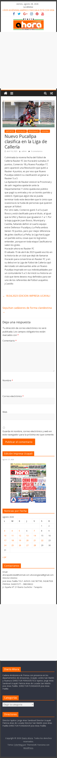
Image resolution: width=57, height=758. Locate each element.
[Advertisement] (28, 60)
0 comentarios (36, 151)
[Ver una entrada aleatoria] (51, 93)
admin (24, 151)
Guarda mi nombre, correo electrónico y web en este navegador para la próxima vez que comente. (28, 433)
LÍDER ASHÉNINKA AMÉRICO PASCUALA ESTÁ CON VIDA (28, 10)
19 (20, 540)
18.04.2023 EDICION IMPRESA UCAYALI (26, 295)
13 (27, 535)
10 (5, 535)
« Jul (4, 557)
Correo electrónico (13, 396)
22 (42, 540)
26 (20, 545)
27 (27, 545)
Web (4, 411)
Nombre (7, 380)
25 (12, 545)
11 (12, 535)
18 (12, 540)
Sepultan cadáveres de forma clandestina (27, 309)
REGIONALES (33, 131)
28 (35, 545)
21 (35, 540)
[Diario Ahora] (5, 93)
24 (5, 545)
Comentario (9, 340)
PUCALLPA (21, 131)
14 (35, 535)
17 (5, 540)
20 (27, 540)
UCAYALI (45, 131)
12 (20, 535)
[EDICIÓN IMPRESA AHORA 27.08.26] (28, 502)
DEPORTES (10, 131)
